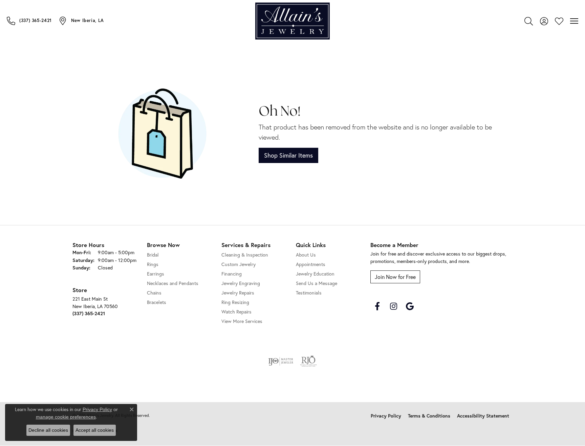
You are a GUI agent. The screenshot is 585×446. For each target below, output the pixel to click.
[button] (528, 21)
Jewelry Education (315, 273)
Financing (231, 273)
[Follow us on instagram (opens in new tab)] (393, 306)
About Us (306, 254)
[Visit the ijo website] (281, 361)
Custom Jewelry (238, 264)
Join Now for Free (395, 276)
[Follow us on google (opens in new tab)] (409, 306)
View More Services (241, 321)
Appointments (310, 264)
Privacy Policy (386, 416)
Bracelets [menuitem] (156, 302)
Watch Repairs (236, 311)
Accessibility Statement (483, 416)
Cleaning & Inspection (244, 254)
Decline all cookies (48, 430)
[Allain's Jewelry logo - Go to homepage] (292, 21)
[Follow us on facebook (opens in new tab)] (377, 306)
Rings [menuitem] (152, 264)
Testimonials (309, 292)
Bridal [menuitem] (153, 254)
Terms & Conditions (429, 416)
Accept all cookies (94, 430)
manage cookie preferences (66, 417)
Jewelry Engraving (240, 283)
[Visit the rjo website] (308, 361)
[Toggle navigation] (574, 21)
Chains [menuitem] (154, 292)
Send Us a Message (316, 283)
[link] (29, 20)
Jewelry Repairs (237, 292)
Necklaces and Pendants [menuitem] (172, 283)
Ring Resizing (235, 302)
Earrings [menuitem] (155, 273)
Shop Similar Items (288, 155)
